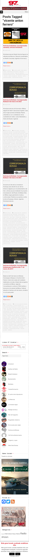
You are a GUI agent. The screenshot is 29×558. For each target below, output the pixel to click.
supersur (5, 240)
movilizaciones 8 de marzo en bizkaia (12, 144)
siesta (9, 327)
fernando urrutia (11, 228)
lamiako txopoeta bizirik (9, 142)
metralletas (20, 324)
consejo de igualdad (18, 136)
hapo (4, 140)
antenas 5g (18, 217)
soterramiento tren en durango (19, 238)
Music (14, 534)
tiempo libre (15, 327)
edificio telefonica (18, 137)
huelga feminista (22, 318)
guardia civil (14, 318)
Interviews (8, 534)
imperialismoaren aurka (9, 74)
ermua (4, 315)
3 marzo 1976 (17, 70)
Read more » (7, 66)
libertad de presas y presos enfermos (12, 322)
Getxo (9, 317)
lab (23, 140)
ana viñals (12, 217)
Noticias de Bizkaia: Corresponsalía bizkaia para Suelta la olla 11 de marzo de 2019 (15, 267)
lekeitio (25, 321)
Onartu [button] (12, 554)
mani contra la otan (20, 143)
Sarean (19, 150)
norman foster (15, 235)
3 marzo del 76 (17, 212)
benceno (21, 71)
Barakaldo (9, 309)
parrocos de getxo (12, 146)
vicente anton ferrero (17, 77)
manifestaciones (12, 324)
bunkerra (22, 311)
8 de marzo (16, 130)
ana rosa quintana (16, 308)
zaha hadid (6, 153)
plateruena (16, 149)
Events (9, 304)
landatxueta (19, 321)
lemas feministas (20, 142)
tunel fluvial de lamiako (17, 240)
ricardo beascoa (7, 238)
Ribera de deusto (13, 150)
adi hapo (22, 130)
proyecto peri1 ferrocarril (19, 237)
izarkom (18, 231)
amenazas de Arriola (8, 215)
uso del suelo (11, 152)
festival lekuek (11, 315)
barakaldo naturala (7, 133)
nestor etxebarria (13, 76)
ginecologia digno (16, 317)
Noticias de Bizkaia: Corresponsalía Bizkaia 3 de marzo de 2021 (15, 177)
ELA (25, 137)
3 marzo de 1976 (17, 305)
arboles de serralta (7, 132)
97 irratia (9, 308)
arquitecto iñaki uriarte (12, 218)
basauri (15, 309)
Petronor (20, 76)
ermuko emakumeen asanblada (11, 139)
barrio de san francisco (18, 133)
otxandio (11, 325)
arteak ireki (25, 308)
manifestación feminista (22, 74)
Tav (9, 240)
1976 (4, 305)
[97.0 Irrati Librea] (14, 4)
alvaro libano (21, 214)
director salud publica (8, 73)
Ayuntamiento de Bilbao (19, 132)
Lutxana (13, 143)
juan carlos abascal (11, 140)
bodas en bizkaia (15, 311)
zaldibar (10, 329)
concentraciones (18, 312)
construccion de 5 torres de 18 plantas (17, 224)
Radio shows (8, 70)
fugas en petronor (19, 73)
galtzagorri (22, 139)
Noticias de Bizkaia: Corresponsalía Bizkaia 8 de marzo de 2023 (15, 100)
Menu (26, 12)
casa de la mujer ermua (16, 134)
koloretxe (19, 140)
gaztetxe (22, 315)
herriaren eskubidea (17, 230)
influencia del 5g (11, 231)
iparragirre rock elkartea (9, 321)
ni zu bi (26, 324)
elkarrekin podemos (12, 227)
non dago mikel (7, 235)
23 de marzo (9, 305)
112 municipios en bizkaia (20, 304)
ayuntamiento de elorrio (9, 222)
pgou (19, 146)
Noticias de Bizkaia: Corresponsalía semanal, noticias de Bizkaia (15, 46)
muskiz (6, 76)
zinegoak (13, 241)
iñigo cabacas (20, 319)
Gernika (5, 317)
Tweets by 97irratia (6, 456)
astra (5, 309)
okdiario (6, 325)
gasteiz (17, 315)
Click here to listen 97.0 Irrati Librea (11, 345)
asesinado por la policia (13, 71)
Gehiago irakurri (14, 556)
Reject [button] (17, 554)
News (6, 304)
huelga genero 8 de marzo (9, 319)
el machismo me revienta (18, 314)
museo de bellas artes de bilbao (18, 234)
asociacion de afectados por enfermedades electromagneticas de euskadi (15, 220)
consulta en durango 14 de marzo (11, 225)
